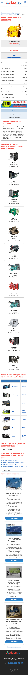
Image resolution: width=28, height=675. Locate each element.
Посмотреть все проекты (14, 647)
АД (13, 411)
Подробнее (14, 518)
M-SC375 (24, 386)
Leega (13, 419)
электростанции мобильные (10, 460)
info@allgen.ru (14, 671)
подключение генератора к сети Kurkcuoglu (15, 466)
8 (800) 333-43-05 (15, 663)
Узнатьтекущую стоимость (14, 56)
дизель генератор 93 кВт (9, 464)
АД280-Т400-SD (24, 411)
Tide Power (14, 427)
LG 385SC (24, 419)
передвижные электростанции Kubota (13, 462)
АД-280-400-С (24, 436)
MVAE (13, 436)
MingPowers (15, 386)
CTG (13, 403)
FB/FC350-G (24, 428)
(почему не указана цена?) (14, 45)
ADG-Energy (15, 395)
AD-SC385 (24, 395)
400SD (23, 403)
